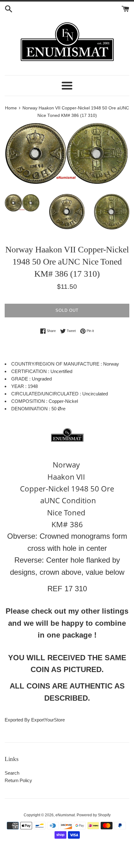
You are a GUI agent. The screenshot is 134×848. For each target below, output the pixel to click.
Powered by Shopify (94, 815)
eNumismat (65, 815)
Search (12, 773)
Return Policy (18, 780)
